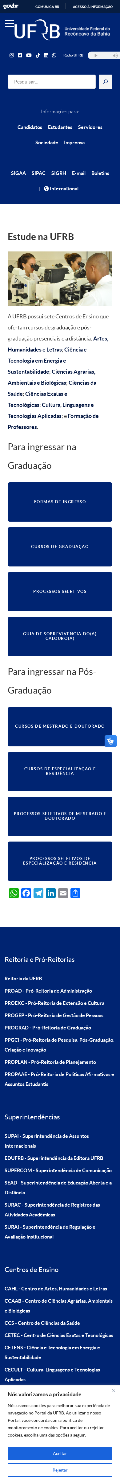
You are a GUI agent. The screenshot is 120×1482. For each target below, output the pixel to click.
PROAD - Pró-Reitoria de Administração (48, 991)
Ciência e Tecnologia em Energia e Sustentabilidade (47, 360)
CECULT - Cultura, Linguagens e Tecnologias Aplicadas (52, 1374)
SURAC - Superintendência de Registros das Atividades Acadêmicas (52, 1209)
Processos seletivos (59, 591)
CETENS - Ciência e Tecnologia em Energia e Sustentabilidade (52, 1352)
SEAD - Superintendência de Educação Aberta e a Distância (58, 1187)
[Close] (113, 1390)
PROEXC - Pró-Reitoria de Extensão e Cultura (54, 1003)
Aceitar (60, 1453)
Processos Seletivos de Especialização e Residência (60, 860)
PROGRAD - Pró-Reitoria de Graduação (48, 1027)
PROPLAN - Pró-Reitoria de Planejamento (50, 1062)
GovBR (10, 6)
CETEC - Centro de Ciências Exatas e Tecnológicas (59, 1335)
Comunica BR (47, 7)
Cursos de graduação (60, 546)
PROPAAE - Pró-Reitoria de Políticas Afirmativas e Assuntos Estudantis (59, 1079)
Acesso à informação (93, 7)
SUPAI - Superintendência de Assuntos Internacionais (47, 1141)
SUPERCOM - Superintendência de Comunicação (58, 1170)
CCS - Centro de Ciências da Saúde (42, 1323)
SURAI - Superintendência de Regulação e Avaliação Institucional (50, 1231)
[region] (60, 1433)
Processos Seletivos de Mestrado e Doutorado (60, 816)
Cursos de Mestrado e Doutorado (60, 726)
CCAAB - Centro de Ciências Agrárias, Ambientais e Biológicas (59, 1305)
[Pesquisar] (105, 82)
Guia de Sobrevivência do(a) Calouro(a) (60, 636)
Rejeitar (60, 1470)
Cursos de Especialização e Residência (60, 771)
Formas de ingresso (60, 502)
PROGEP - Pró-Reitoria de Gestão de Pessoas (54, 1015)
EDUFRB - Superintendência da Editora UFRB (54, 1158)
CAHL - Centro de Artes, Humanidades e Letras (56, 1288)
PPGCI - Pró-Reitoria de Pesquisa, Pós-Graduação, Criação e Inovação (59, 1044)
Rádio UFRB (73, 55)
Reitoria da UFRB (23, 978)
